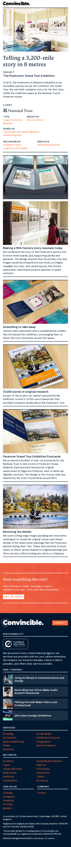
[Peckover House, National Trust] (18, 109)
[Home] (17, 4)
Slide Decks (10, 772)
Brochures (42, 780)
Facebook (8, 800)
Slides (6, 745)
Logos (6, 764)
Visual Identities (12, 768)
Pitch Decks (43, 768)
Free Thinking (12, 669)
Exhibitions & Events (48, 144)
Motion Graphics (45, 745)
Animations (42, 772)
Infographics (43, 741)
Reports (41, 764)
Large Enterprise (12, 119)
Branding (8, 733)
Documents (9, 737)
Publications (10, 780)
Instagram (9, 796)
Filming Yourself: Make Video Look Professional (36, 703)
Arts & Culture (35, 119)
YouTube (8, 804)
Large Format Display (15, 148)
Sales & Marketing (13, 741)
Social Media (43, 733)
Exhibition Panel (12, 144)
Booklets (8, 761)
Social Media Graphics (49, 761)
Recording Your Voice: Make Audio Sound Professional (36, 691)
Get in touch (13, 596)
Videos (40, 776)
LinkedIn (8, 792)
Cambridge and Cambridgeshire (21, 131)
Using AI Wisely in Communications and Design (39, 679)
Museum (8, 123)
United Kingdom (12, 135)
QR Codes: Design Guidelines (33, 715)
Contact (60, 622)
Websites (8, 749)
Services (9, 727)
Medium (7, 808)
